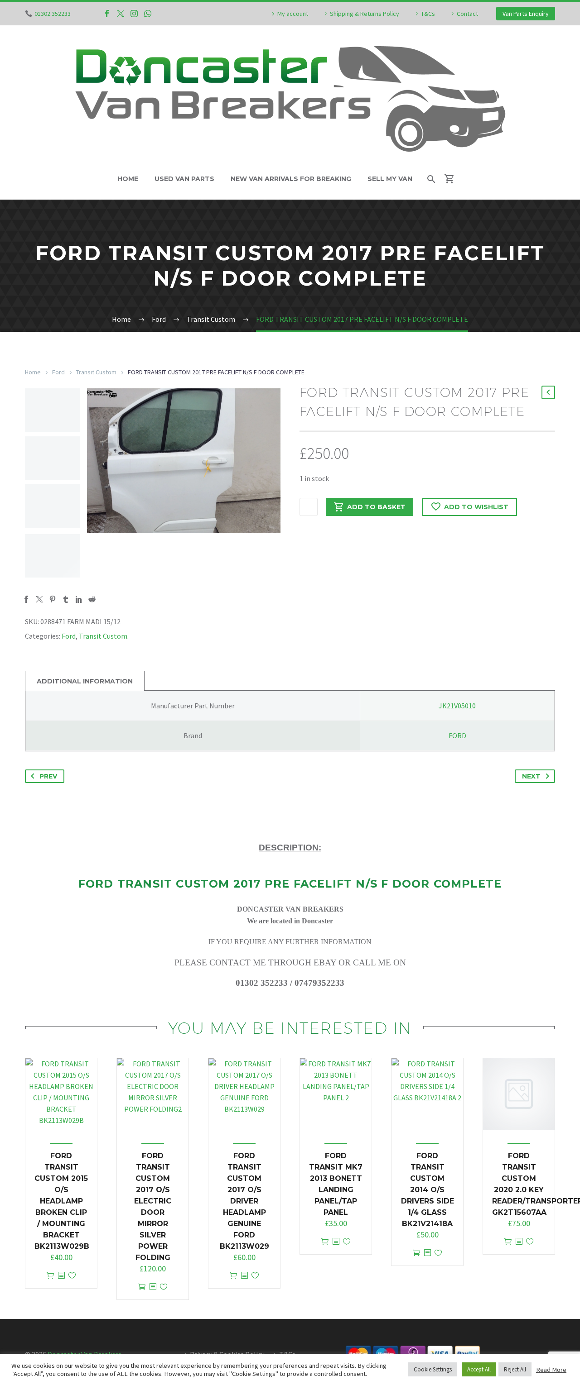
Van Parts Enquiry (526, 14)
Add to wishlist (476, 507)
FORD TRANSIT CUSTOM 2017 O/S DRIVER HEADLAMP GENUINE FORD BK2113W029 (244, 1201)
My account (292, 14)
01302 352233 (52, 14)
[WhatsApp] (148, 13)
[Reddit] (92, 599)
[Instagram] (134, 13)
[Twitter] (120, 13)
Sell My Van (389, 179)
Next (531, 776)
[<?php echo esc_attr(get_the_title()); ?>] (61, 1275)
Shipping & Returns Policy (364, 14)
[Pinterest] (52, 599)
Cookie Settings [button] (433, 1369)
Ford (58, 372)
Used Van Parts (184, 179)
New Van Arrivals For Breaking (291, 179)
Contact (467, 14)
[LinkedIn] (78, 599)
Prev (48, 776)
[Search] (431, 179)
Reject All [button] (515, 1369)
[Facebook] (107, 13)
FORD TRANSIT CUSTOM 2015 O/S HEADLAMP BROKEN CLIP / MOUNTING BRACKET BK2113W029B (61, 1201)
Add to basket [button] (50, 1275)
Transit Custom (96, 372)
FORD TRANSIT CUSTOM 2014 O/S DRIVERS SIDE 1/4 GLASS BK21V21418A (427, 1189)
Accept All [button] (479, 1369)
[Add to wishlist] (72, 1275)
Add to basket (376, 507)
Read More (551, 1370)
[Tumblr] (65, 599)
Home (127, 179)
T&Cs (428, 14)
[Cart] (453, 179)
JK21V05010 (457, 705)
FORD (457, 735)
